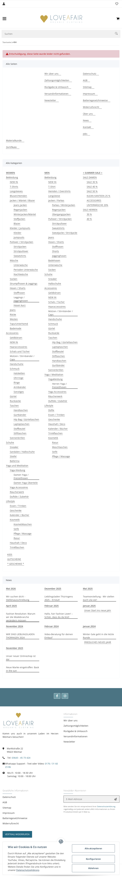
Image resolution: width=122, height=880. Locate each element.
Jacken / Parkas (56, 200)
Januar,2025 (89, 605)
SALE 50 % (92, 191)
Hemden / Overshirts (59, 191)
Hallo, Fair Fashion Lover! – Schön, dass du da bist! (58, 615)
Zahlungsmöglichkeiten (76, 725)
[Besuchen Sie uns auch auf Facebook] (57, 696)
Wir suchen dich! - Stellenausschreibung (17, 598)
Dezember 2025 (52, 588)
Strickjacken (20, 246)
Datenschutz (9, 797)
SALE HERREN (90, 209)
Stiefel (13, 456)
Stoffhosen (19, 292)
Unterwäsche (21, 265)
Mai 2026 (11, 588)
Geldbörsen (16, 337)
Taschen (14, 405)
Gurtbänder (20, 414)
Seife (16, 528)
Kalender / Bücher (19, 515)
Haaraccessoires (18, 346)
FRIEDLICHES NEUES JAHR (97, 642)
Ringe (17, 382)
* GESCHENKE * (15, 563)
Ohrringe (18, 377)
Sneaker (14, 447)
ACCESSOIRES (94, 200)
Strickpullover (21, 251)
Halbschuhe (54, 283)
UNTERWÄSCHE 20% (97, 205)
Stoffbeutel (19, 428)
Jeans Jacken (20, 205)
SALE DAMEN (90, 177)
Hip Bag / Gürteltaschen (26, 419)
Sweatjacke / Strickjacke (64, 232)
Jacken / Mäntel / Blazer (22, 200)
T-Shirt (51, 186)
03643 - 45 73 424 (21, 757)
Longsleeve (54, 195)
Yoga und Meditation (17, 465)
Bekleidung (12, 177)
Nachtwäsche (21, 274)
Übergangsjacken (61, 214)
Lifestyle (10, 501)
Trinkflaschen (17, 547)
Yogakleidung (55, 379)
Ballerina (14, 460)
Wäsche (14, 260)
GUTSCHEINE (14, 559)
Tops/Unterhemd (19, 323)
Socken (13, 278)
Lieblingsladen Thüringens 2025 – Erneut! (58, 598)
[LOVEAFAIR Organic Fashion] (61, 18)
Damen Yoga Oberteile (26, 482)
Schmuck (14, 368)
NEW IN (14, 181)
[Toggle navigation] (4, 19)
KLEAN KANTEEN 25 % (98, 195)
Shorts (55, 251)
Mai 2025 (88, 588)
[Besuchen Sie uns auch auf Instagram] (65, 696)
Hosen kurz (20, 305)
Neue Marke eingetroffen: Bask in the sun (22, 669)
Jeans (13, 309)
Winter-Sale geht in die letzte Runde (98, 636)
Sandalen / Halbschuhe (22, 451)
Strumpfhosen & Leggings (23, 283)
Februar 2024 (51, 626)
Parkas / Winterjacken (63, 205)
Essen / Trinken (18, 505)
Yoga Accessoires (19, 487)
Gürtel (13, 396)
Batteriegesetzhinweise (15, 818)
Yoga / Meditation (53, 374)
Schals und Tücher (20, 351)
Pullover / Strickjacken (21, 241)
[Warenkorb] (117, 18)
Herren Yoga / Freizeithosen (59, 385)
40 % (89, 218)
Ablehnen (93, 868)
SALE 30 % (92, 181)
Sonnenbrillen (17, 437)
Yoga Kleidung (17, 470)
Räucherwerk (17, 491)
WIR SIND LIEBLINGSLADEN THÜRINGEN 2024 (20, 636)
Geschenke (15, 510)
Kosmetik (15, 519)
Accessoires (12, 332)
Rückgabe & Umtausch (76, 731)
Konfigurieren (93, 859)
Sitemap (7, 807)
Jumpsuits (19, 237)
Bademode (15, 328)
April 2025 (11, 605)
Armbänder (20, 387)
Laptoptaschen (21, 424)
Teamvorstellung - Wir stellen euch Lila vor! (98, 598)
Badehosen (54, 260)
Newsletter (69, 741)
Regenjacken (20, 209)
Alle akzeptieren (93, 848)
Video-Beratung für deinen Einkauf (58, 636)
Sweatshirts (20, 255)
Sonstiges (19, 391)
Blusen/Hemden (18, 195)
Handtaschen (21, 410)
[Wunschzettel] (116, 4)
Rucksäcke (15, 400)
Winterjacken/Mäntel (25, 214)
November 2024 (14, 626)
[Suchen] (117, 33)
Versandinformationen (76, 736)
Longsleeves (16, 191)
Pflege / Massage (22, 533)
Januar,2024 (89, 626)
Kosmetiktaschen (23, 524)
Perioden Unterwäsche (26, 269)
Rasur (17, 538)
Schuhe (10, 442)
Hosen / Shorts (17, 288)
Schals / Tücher (56, 301)
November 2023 (14, 648)
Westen (14, 319)
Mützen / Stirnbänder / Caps (22, 358)
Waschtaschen (60, 447)
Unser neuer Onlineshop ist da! (21, 658)
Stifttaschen (20, 433)
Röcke (13, 314)
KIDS (9, 554)
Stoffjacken (19, 218)
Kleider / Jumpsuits (20, 228)
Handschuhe (16, 364)
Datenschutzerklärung (106, 806)
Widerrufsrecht (11, 823)
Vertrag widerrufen (17, 834)
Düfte (51, 410)
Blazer (17, 223)
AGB (5, 802)
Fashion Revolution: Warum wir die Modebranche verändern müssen (20, 617)
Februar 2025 (51, 605)
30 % (89, 214)
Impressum (9, 812)
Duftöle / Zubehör (19, 496)
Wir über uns (71, 720)
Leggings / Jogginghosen (21, 299)
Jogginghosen (59, 255)
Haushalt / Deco (18, 542)
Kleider (17, 232)
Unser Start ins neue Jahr (97, 610)
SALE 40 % (92, 186)
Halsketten (19, 373)
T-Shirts (14, 186)
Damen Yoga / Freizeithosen (21, 476)
